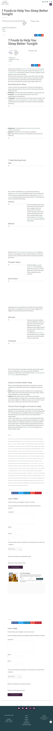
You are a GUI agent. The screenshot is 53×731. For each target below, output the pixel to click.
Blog (4, 31)
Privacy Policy (44, 719)
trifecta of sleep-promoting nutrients (26, 252)
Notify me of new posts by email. (17, 563)
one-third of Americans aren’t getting (32, 69)
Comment (11, 512)
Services (26, 719)
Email (10, 533)
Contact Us (44, 715)
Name (10, 527)
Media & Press (26, 723)
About (26, 717)
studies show (17, 193)
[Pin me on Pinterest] (51, 1)
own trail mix (39, 332)
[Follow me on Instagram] (49, 1)
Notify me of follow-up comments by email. (19, 556)
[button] (51, 4)
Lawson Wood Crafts (26, 724)
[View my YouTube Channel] (47, 1)
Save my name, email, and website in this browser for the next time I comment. (26, 543)
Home (26, 715)
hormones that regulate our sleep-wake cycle (26, 100)
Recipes (26, 721)
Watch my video (27, 427)
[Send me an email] (42, 1)
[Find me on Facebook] (45, 1)
